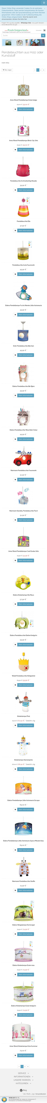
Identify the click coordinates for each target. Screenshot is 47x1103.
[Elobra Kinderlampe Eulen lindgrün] (23, 992)
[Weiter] (43, 70)
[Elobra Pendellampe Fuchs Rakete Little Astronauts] (23, 291)
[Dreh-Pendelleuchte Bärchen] (23, 332)
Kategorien (22, 1083)
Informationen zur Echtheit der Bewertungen (20, 1100)
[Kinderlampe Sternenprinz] (23, 746)
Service (22, 1073)
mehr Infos (5, 63)
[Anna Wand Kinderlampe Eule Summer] (23, 1032)
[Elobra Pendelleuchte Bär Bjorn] (23, 372)
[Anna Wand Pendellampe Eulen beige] (23, 86)
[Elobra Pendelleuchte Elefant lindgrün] (23, 621)
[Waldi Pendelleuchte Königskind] (23, 662)
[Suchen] (43, 35)
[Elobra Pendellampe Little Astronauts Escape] (23, 786)
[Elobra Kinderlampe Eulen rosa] (23, 951)
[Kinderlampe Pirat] (23, 702)
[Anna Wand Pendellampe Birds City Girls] (23, 126)
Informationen (22, 1076)
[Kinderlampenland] (16, 31)
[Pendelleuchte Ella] (23, 207)
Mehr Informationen (26, 109)
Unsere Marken (22, 1080)
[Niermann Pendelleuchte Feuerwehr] (23, 456)
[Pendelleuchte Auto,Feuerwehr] (23, 251)
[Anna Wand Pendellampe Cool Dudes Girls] (23, 537)
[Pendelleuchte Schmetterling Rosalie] (23, 167)
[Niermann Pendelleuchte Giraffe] (23, 867)
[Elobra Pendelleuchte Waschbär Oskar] (23, 416)
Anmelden (38, 30)
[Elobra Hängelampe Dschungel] (23, 911)
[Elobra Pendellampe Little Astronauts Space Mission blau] (23, 827)
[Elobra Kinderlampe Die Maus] (23, 581)
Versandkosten (40, 1094)
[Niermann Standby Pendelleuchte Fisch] (23, 497)
